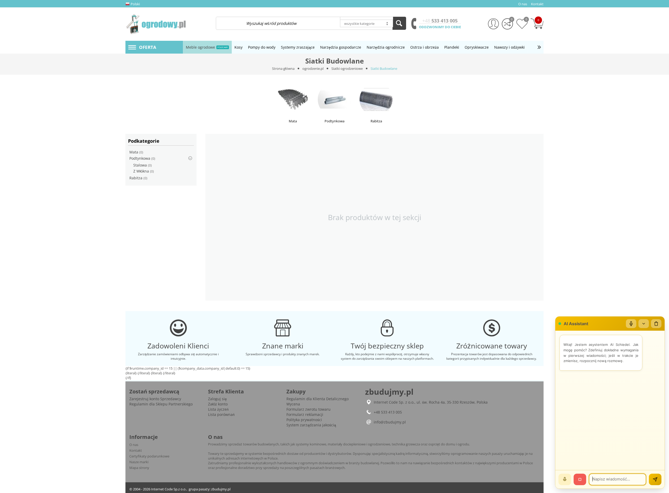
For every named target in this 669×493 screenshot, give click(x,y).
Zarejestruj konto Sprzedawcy (155, 398)
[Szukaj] (399, 23)
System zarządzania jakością (311, 424)
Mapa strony (139, 467)
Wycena (293, 404)
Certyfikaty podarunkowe (149, 456)
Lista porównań (221, 414)
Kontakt (135, 450)
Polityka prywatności (304, 419)
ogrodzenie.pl (313, 68)
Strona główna (283, 68)
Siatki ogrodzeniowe (347, 68)
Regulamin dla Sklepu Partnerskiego (161, 404)
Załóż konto (218, 404)
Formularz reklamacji (304, 414)
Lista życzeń (218, 409)
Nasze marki (138, 462)
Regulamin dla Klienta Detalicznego (317, 398)
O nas (133, 444)
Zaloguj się (217, 398)
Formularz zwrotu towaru (308, 409)
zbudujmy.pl (220, 489)
